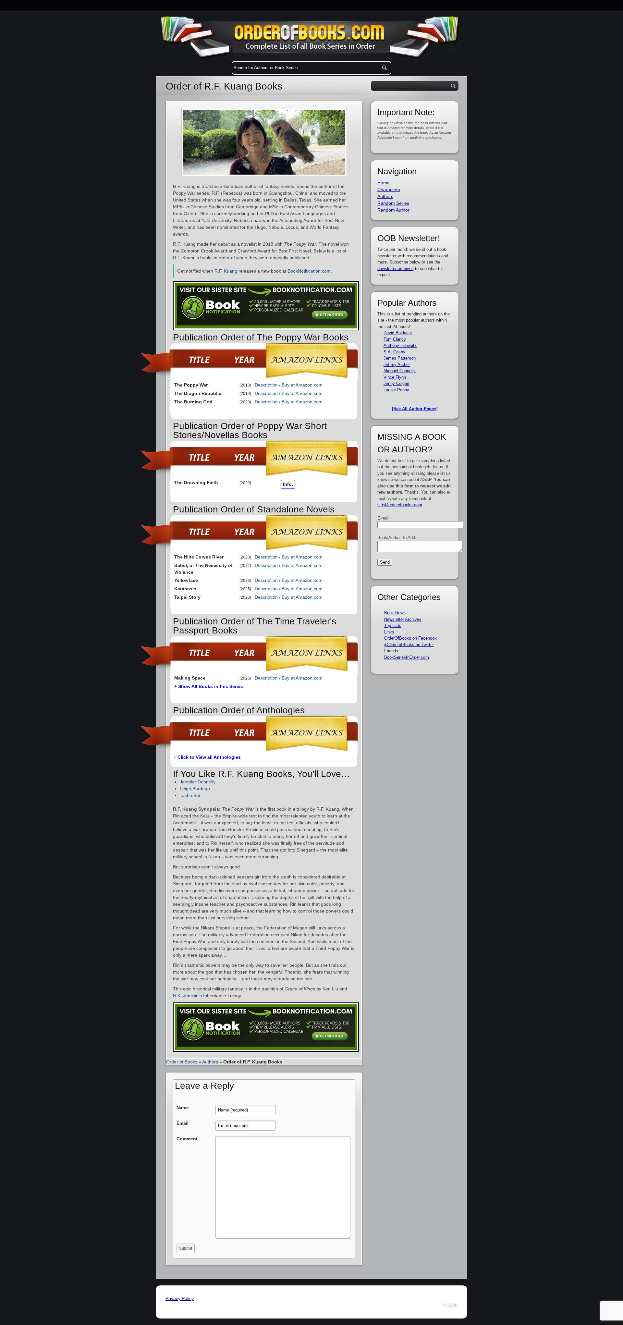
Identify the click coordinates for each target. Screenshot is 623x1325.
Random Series (393, 203)
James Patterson (400, 358)
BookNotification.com (309, 271)
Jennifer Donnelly (197, 781)
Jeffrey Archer (397, 364)
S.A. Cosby (394, 352)
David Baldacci (398, 332)
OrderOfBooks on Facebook (410, 638)
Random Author (393, 210)
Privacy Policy (179, 1298)
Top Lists (392, 625)
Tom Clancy (395, 339)
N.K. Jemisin (186, 995)
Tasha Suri (191, 795)
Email (183, 1123)
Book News (395, 612)
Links (389, 632)
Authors (210, 1061)
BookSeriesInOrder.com (406, 657)
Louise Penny (396, 389)
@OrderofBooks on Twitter (409, 644)
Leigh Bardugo (195, 788)
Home (383, 182)
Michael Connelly (400, 370)
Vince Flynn (395, 377)
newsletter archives (395, 268)
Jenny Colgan (396, 383)
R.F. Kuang (225, 271)
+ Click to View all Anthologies (207, 757)
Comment (187, 1138)
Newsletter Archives (402, 619)
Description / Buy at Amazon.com (289, 384)
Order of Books (181, 1061)
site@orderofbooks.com (399, 504)
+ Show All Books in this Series (208, 686)
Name (183, 1107)
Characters (388, 189)
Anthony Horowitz (400, 345)
